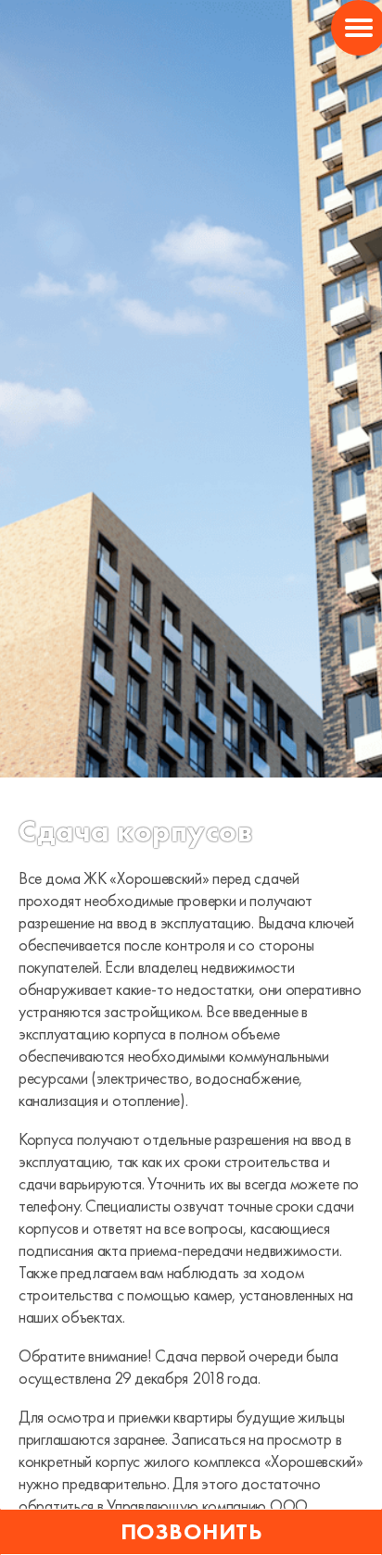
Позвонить (191, 1531)
